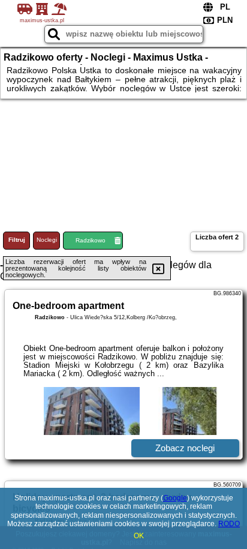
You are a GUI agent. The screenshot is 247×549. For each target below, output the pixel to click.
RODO (229, 524)
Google (175, 498)
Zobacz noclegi (185, 448)
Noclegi (47, 239)
